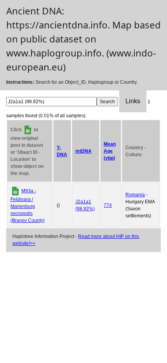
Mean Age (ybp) (110, 151)
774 (108, 205)
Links (132, 101)
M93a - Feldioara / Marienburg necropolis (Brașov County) (27, 205)
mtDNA (83, 151)
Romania (135, 194)
